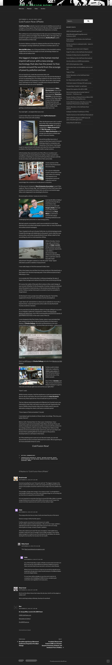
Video (36, 8)
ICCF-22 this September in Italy (74, 64)
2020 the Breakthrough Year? (74, 31)
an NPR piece (27, 361)
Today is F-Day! (70, 72)
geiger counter (47, 457)
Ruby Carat (38, 19)
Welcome (21, 8)
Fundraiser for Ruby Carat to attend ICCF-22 (77, 55)
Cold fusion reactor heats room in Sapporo (77, 49)
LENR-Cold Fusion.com (25, 615)
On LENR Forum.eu (24, 622)
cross (39, 457)
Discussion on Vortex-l (25, 618)
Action (23, 455)
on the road (35, 459)
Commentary (31, 455)
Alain (20, 510)
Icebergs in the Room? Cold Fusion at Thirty (77, 111)
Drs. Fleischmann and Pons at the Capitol (77, 80)
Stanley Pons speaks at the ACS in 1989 (76, 89)
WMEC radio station (52, 371)
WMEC (29, 460)
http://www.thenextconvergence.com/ (35, 549)
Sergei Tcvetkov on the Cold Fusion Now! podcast (79, 52)
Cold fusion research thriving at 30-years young (78, 83)
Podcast (29, 8)
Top (108, 661)
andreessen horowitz (28, 457)
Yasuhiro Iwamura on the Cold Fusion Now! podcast (79, 114)
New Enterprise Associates (44, 186)
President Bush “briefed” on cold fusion (76, 86)
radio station (45, 459)
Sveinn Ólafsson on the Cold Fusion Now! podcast (79, 58)
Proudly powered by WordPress (58, 661)
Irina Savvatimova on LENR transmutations (77, 61)
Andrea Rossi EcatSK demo (73, 122)
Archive (43, 8)
